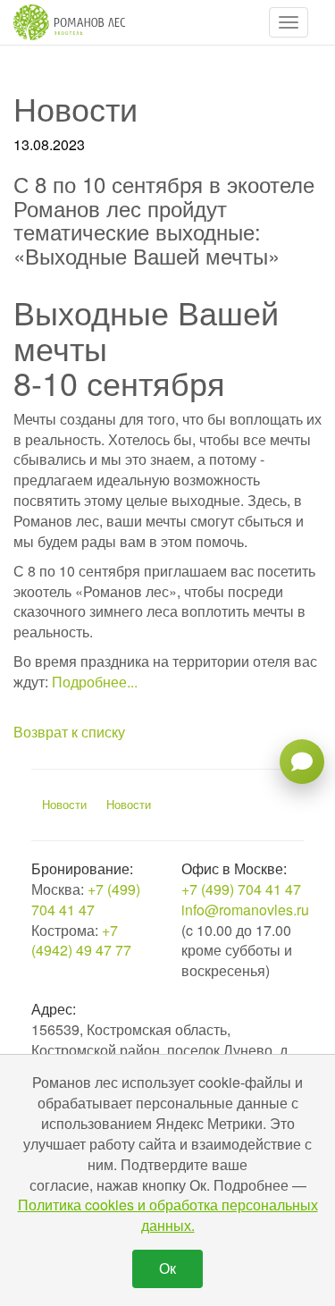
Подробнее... (95, 681)
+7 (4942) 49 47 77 (81, 940)
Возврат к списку (69, 731)
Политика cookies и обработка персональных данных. (168, 1214)
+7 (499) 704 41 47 (85, 899)
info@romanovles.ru (245, 909)
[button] (288, 22)
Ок (167, 1268)
